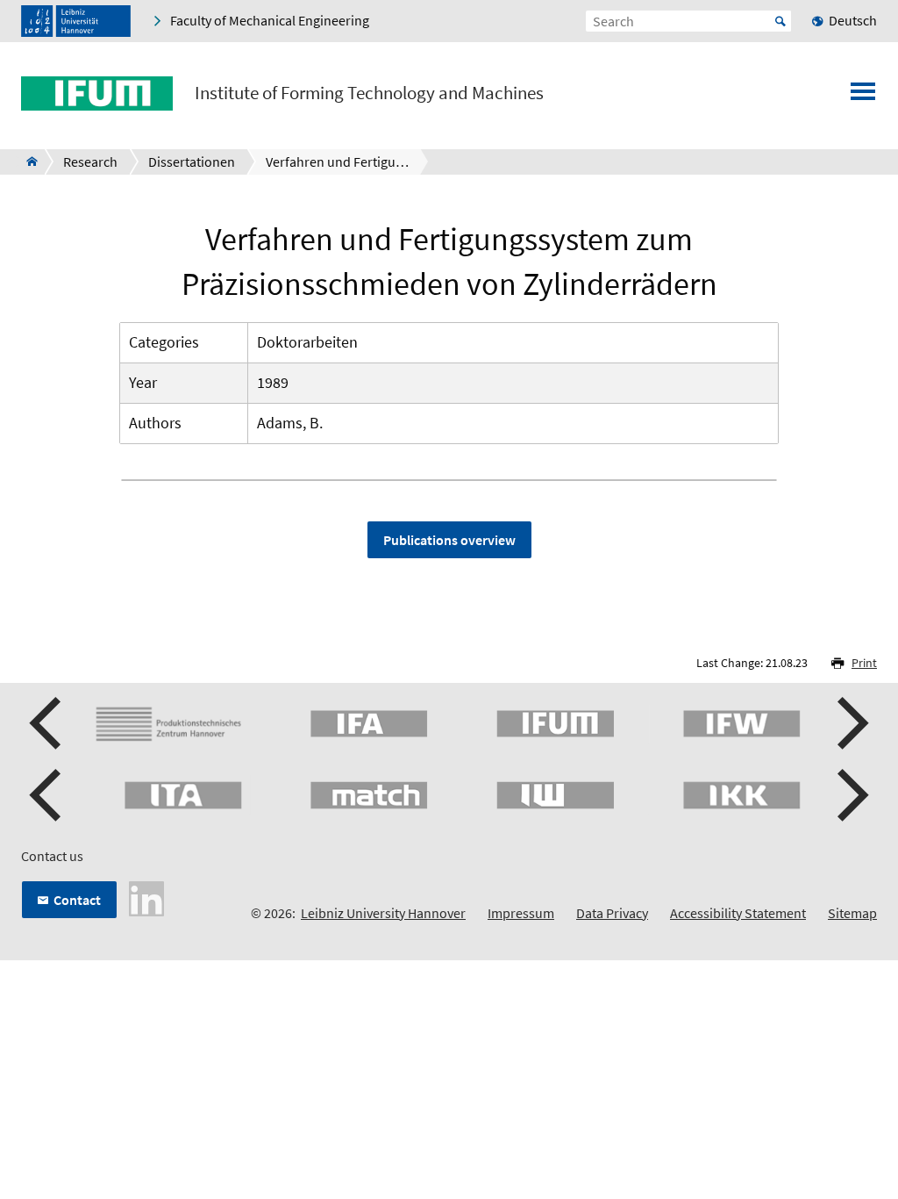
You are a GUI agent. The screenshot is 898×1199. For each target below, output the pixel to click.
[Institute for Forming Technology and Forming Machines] (27, 161)
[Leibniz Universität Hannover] (76, 21)
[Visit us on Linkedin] (146, 897)
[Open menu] (863, 96)
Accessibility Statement (738, 913)
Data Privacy (612, 913)
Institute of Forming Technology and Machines (369, 93)
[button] (47, 723)
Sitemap (852, 913)
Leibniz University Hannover (383, 913)
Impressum (521, 913)
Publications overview (449, 540)
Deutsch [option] (853, 20)
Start (780, 21)
